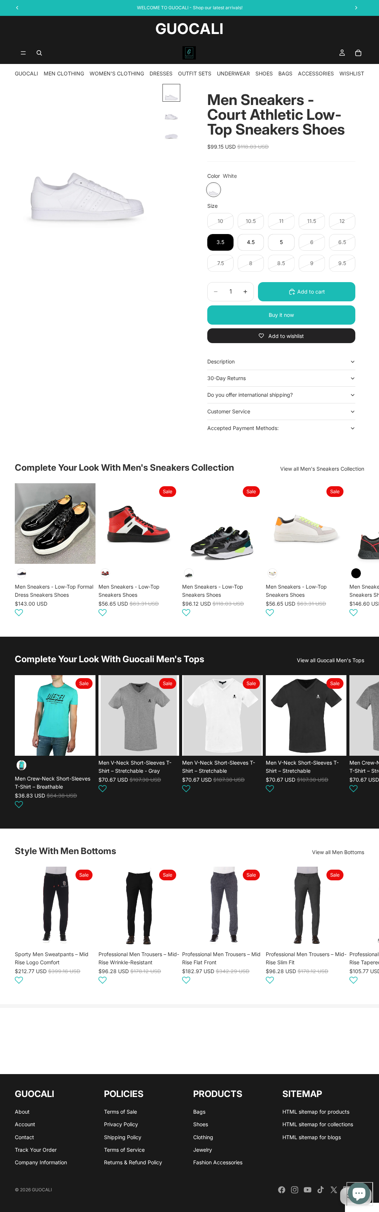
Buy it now (281, 315)
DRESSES (161, 73)
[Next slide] (355, 551)
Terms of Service (124, 1150)
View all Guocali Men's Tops (330, 660)
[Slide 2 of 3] (171, 112)
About (22, 1111)
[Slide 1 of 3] (171, 93)
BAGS (285, 73)
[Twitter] (333, 1189)
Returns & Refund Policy (133, 1162)
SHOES (264, 73)
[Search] (39, 53)
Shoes (200, 1124)
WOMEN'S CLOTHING (117, 73)
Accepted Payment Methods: (243, 428)
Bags (199, 1111)
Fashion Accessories (217, 1162)
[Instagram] (294, 1189)
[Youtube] (307, 1189)
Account (25, 1124)
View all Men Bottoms (338, 852)
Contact (24, 1137)
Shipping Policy (122, 1137)
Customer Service (228, 411)
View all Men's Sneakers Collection (322, 468)
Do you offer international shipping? (250, 395)
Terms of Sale (120, 1111)
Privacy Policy (121, 1124)
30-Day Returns (226, 378)
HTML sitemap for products (315, 1111)
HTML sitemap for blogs (311, 1137)
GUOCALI (26, 73)
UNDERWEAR (233, 73)
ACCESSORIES (316, 73)
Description (221, 361)
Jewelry (202, 1150)
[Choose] (84, 552)
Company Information (41, 1162)
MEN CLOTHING (64, 73)
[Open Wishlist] (19, 613)
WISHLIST (351, 73)
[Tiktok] (320, 1189)
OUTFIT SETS (194, 73)
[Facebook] (281, 1189)
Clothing (203, 1137)
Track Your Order (36, 1150)
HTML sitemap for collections (317, 1124)
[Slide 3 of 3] (171, 131)
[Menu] (23, 52)
